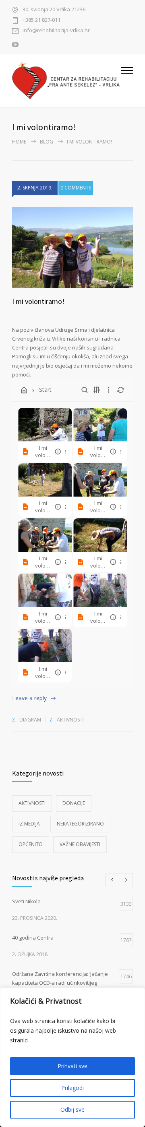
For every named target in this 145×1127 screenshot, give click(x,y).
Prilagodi (72, 1088)
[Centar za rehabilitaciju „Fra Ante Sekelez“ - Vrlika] (66, 81)
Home (19, 141)
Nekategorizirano (80, 823)
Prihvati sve (72, 1066)
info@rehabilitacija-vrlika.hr (56, 31)
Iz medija (29, 823)
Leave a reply (29, 698)
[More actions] (66, 451)
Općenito (31, 844)
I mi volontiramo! (38, 301)
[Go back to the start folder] (24, 390)
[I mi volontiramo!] (72, 247)
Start (45, 389)
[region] (72, 1057)
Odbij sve (72, 1109)
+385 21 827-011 (41, 20)
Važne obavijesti (80, 844)
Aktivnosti (70, 719)
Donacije (73, 803)
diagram (30, 719)
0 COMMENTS (75, 187)
